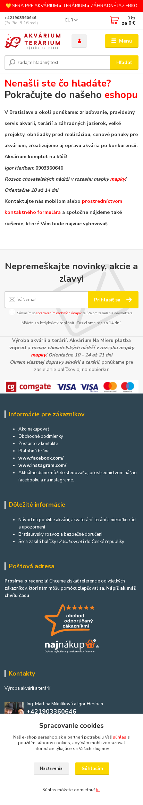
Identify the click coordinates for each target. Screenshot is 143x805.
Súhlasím (92, 768)
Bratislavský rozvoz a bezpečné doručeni (60, 534)
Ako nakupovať (33, 429)
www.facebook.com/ (41, 458)
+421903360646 (20, 17)
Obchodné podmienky (40, 436)
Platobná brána (34, 451)
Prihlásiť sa (108, 300)
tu (98, 790)
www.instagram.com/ (42, 465)
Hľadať (124, 62)
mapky (117, 179)
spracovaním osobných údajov (59, 313)
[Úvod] (32, 41)
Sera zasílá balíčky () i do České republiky (71, 542)
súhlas (119, 737)
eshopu (120, 94)
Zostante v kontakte (38, 444)
